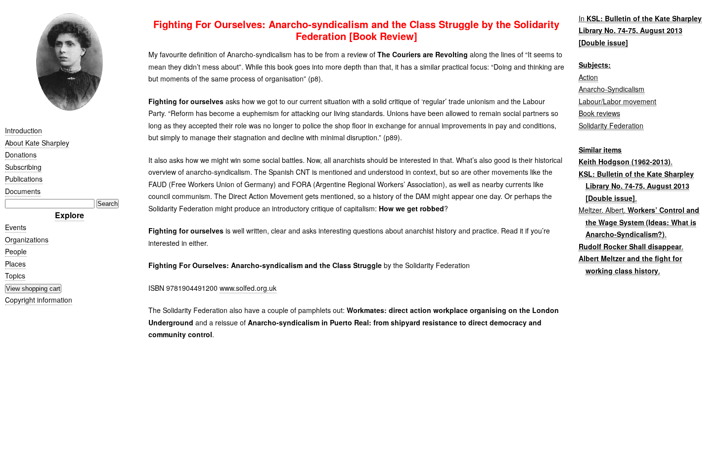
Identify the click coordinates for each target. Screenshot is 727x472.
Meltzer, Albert (601, 210)
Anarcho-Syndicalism (611, 89)
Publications (24, 179)
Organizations (26, 239)
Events (15, 227)
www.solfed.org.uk (248, 288)
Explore (69, 215)
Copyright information (38, 300)
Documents (23, 191)
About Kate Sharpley (37, 143)
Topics (15, 275)
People (16, 251)
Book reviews (599, 113)
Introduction (23, 130)
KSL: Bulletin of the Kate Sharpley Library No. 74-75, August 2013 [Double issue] (640, 30)
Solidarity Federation (611, 125)
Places (15, 264)
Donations (21, 154)
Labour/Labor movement (617, 101)
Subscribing (23, 167)
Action (588, 77)
